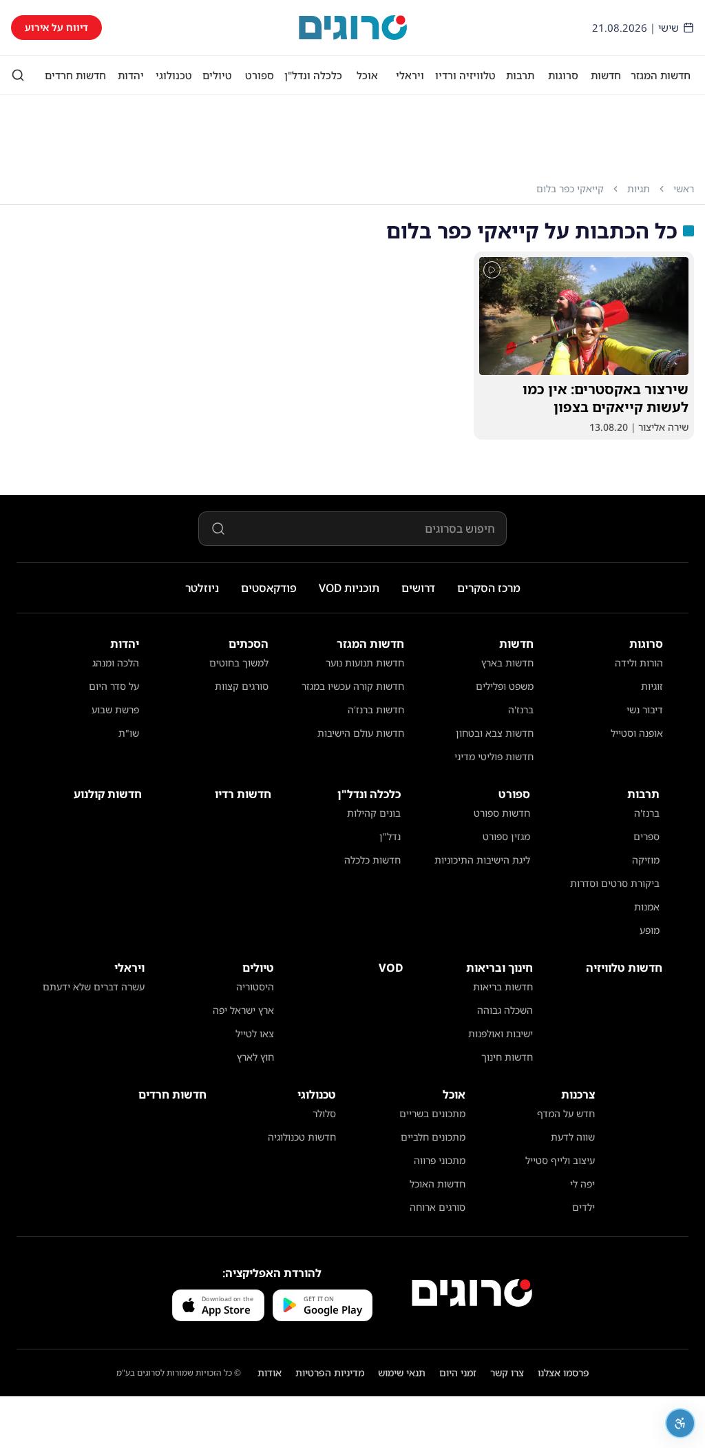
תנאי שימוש (401, 1372)
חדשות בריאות (503, 986)
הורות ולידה (639, 662)
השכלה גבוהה (505, 1010)
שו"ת (128, 733)
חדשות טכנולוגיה (302, 1136)
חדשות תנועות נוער (365, 662)
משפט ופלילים (505, 686)
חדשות (606, 75)
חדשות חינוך (507, 1056)
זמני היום (457, 1372)
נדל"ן (390, 836)
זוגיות (652, 686)
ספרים (646, 836)
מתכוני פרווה (439, 1160)
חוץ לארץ (255, 1056)
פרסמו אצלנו (563, 1372)
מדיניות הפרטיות (329, 1372)
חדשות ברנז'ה (376, 709)
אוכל (367, 75)
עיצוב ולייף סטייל (560, 1160)
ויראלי (410, 75)
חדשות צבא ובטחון (495, 733)
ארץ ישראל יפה (243, 1010)
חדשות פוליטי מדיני (494, 756)
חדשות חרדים (75, 75)
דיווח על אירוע (56, 27)
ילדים (583, 1207)
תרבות (520, 75)
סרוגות (563, 75)
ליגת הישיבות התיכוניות (482, 859)
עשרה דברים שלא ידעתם (94, 986)
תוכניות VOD (349, 587)
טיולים (217, 75)
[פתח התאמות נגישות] (680, 1423)
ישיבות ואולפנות (500, 1033)
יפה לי (582, 1183)
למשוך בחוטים (239, 662)
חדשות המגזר (661, 75)
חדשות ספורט (502, 812)
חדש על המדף (566, 1113)
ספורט (259, 75)
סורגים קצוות (242, 686)
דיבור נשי (645, 709)
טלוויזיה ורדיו (465, 75)
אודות (269, 1372)
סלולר (324, 1113)
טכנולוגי (174, 75)
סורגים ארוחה (437, 1207)
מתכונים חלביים (433, 1136)
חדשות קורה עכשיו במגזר (353, 686)
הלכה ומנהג (115, 662)
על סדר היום (114, 686)
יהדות (131, 75)
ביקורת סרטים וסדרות (615, 883)
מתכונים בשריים (432, 1113)
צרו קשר (507, 1372)
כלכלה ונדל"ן (313, 75)
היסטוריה (255, 986)
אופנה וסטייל (637, 733)
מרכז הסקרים (488, 587)
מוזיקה (646, 859)
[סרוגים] (472, 1293)
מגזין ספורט (506, 836)
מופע (650, 930)
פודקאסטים (269, 587)
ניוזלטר (202, 587)
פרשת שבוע (115, 709)
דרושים (418, 587)
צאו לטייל (254, 1033)
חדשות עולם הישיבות (360, 733)
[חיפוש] (18, 75)
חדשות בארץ (507, 662)
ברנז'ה (521, 709)
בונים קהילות (374, 812)
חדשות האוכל (437, 1183)
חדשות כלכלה (372, 859)
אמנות (647, 906)
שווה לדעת (573, 1136)
